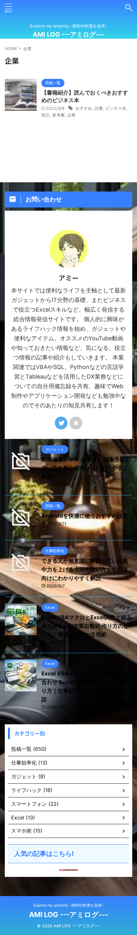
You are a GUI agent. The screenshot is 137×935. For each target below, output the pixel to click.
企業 (71, 114)
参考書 (58, 114)
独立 (45, 114)
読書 (99, 108)
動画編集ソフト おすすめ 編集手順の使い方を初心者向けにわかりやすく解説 (86, 468)
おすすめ (84, 108)
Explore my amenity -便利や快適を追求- (68, 905)
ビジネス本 (115, 108)
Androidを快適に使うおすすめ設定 (84, 516)
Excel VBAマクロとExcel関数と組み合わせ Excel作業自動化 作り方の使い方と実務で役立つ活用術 (86, 626)
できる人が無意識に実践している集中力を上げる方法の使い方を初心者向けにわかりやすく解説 (84, 569)
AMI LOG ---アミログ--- (68, 34)
